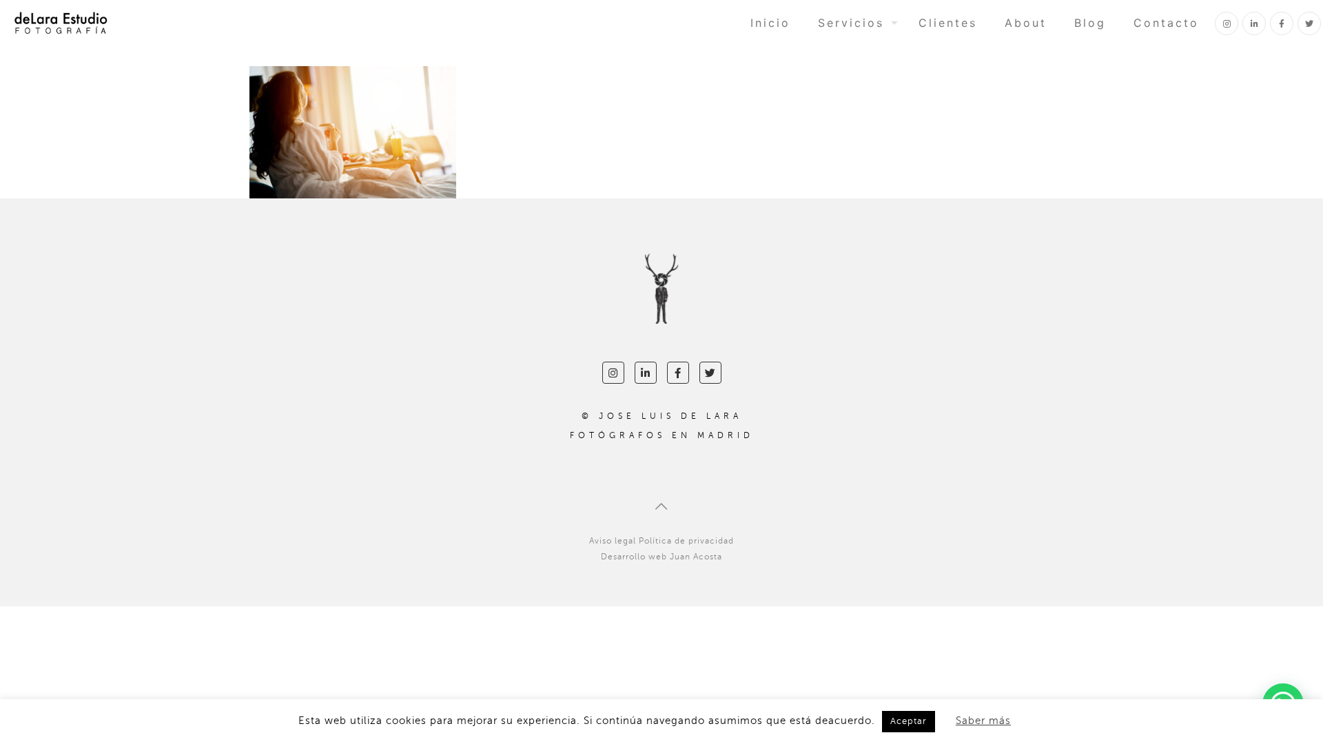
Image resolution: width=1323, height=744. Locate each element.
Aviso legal (612, 541)
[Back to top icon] (661, 507)
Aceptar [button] (908, 721)
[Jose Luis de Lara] (60, 22)
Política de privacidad (686, 541)
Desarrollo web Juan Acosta (661, 556)
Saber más (983, 720)
